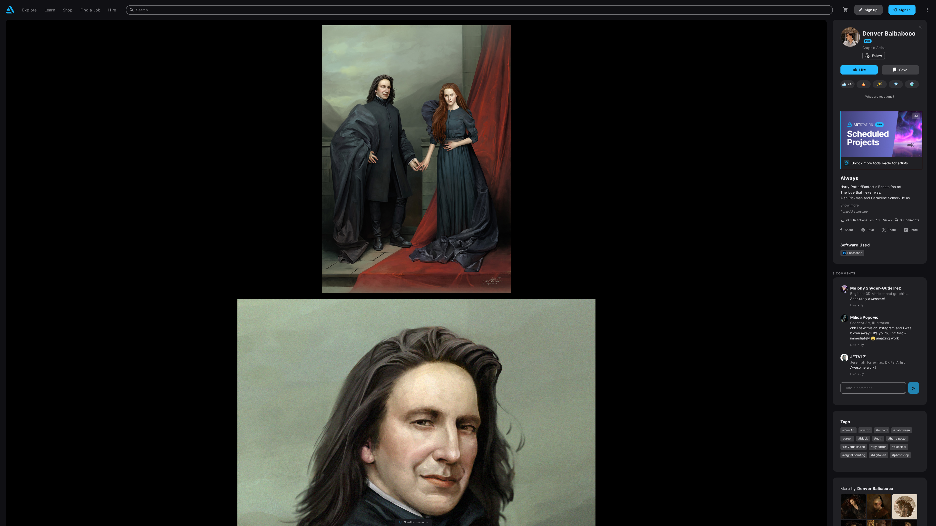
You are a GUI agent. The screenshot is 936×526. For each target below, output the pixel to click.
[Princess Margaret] (904, 506)
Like (862, 70)
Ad (916, 116)
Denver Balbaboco (889, 33)
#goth (878, 438)
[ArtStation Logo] (10, 10)
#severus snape (853, 447)
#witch (865, 430)
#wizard (881, 430)
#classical (899, 447)
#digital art (879, 455)
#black (863, 438)
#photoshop (900, 455)
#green (847, 438)
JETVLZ (858, 356)
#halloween (901, 430)
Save (903, 70)
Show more (849, 205)
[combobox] (479, 10)
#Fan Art (848, 430)
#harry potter (897, 438)
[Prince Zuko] (879, 506)
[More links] (927, 10)
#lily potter (878, 447)
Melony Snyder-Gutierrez (875, 288)
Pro (867, 40)
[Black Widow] (853, 506)
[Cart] (845, 10)
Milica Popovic (864, 317)
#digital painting (853, 455)
